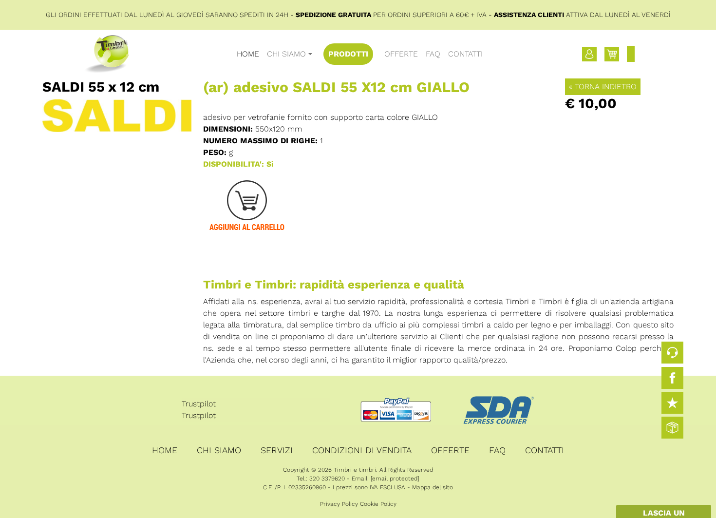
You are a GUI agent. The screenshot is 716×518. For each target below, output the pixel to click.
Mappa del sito (432, 487)
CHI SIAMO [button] (286, 53)
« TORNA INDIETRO (603, 86)
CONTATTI (465, 53)
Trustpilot (199, 403)
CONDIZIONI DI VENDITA (362, 450)
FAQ (433, 53)
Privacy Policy (339, 503)
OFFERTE (401, 53)
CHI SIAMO (219, 450)
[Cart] (612, 54)
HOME (248, 53)
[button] (589, 54)
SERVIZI (277, 450)
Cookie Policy (378, 503)
